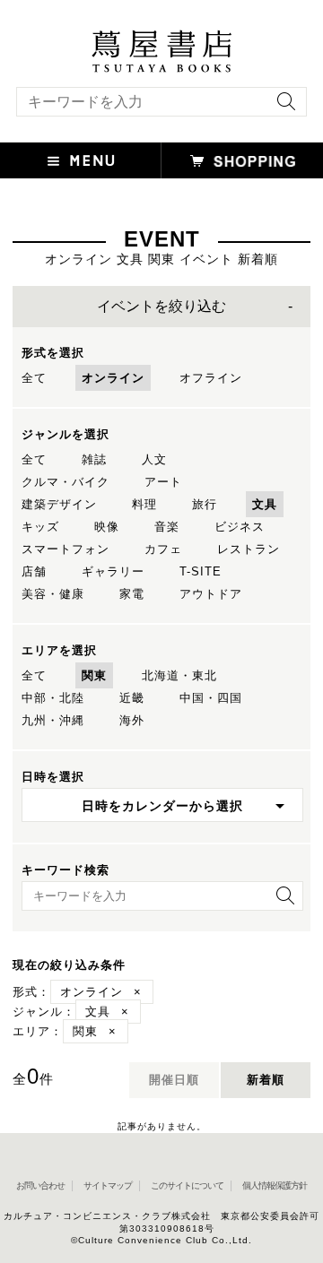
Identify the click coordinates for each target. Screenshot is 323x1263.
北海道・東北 (179, 675)
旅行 (204, 504)
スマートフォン (65, 549)
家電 (131, 594)
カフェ (163, 549)
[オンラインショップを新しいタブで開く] (242, 160)
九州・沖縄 (53, 720)
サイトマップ (107, 1185)
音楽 (166, 526)
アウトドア (210, 594)
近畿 (131, 698)
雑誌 (94, 459)
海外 (131, 720)
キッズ (40, 526)
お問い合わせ (40, 1185)
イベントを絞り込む (161, 306)
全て (34, 378)
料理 (144, 504)
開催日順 (174, 1079)
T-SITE (200, 571)
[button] (81, 160)
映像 (106, 526)
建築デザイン (59, 504)
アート (163, 482)
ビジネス (239, 526)
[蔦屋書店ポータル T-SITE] (161, 38)
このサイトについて (187, 1185)
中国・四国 (210, 698)
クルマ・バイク (65, 482)
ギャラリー (113, 571)
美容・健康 (53, 594)
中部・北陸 (53, 698)
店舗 (34, 571)
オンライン (113, 378)
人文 (154, 459)
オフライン (210, 378)
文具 (264, 504)
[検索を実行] (281, 107)
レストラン (248, 549)
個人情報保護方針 (274, 1185)
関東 (94, 675)
